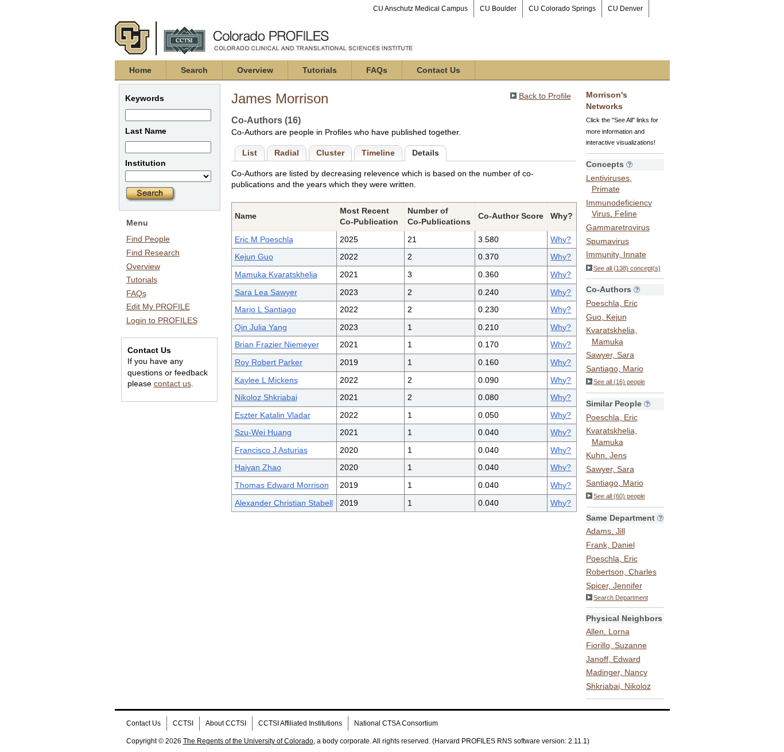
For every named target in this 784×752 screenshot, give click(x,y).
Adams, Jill (605, 531)
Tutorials (319, 70)
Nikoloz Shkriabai (266, 397)
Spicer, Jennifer (614, 585)
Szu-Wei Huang (263, 432)
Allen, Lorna (608, 631)
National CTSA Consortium (396, 723)
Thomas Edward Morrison (282, 485)
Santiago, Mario (614, 368)
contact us (172, 383)
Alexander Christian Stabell (284, 502)
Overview (255, 70)
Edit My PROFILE (158, 306)
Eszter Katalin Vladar (273, 415)
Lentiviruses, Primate (609, 183)
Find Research (153, 252)
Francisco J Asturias (271, 450)
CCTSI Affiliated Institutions (300, 723)
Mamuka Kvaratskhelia (276, 274)
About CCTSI (225, 723)
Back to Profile (545, 95)
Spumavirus (607, 241)
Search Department (620, 597)
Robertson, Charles (621, 571)
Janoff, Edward (613, 659)
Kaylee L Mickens (266, 380)
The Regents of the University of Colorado (248, 741)
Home (140, 70)
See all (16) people (619, 381)
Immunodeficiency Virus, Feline (619, 208)
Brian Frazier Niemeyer (277, 344)
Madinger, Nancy (616, 672)
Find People (148, 238)
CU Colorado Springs (562, 9)
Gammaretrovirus (618, 227)
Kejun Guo (254, 256)
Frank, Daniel (610, 544)
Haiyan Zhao (258, 467)
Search (194, 70)
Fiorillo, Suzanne (616, 645)
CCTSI (183, 723)
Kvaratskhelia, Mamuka (611, 335)
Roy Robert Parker (268, 362)
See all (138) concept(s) (627, 268)
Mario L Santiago (265, 309)
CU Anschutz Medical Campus (420, 9)
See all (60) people (619, 496)
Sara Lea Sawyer (266, 292)
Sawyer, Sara (610, 354)
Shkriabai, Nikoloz (618, 686)
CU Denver (625, 9)
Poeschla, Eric (612, 303)
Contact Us (438, 70)
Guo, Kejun (606, 316)
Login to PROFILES (161, 320)
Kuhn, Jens (606, 455)
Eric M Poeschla (264, 239)
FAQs (376, 70)
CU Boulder (498, 9)
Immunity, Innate (616, 254)
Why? (560, 239)
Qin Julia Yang (261, 327)
